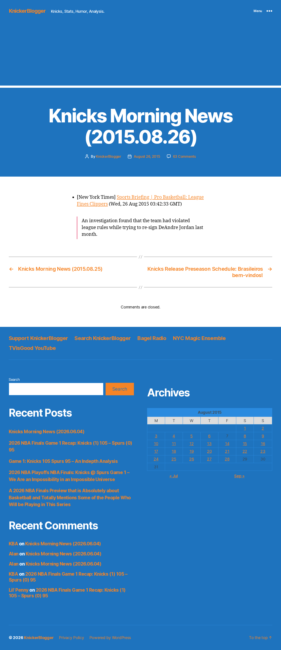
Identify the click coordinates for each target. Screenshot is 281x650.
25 (173, 459)
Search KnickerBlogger (102, 338)
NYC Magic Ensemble (199, 338)
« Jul (173, 476)
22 (245, 451)
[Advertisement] (140, 55)
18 (174, 451)
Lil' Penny (19, 590)
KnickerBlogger (27, 11)
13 (209, 443)
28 (227, 459)
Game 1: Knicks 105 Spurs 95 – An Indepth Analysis (63, 461)
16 (263, 443)
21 (227, 451)
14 (227, 443)
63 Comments (184, 156)
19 (191, 451)
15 (245, 443)
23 (262, 451)
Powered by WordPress (110, 637)
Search (14, 379)
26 (191, 459)
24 (156, 459)
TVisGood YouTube (32, 348)
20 (209, 451)
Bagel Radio (151, 338)
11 (174, 443)
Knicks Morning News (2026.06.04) (46, 431)
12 (191, 443)
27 (209, 459)
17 (156, 451)
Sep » (239, 476)
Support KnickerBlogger (38, 338)
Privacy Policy (71, 637)
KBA (13, 543)
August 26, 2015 (147, 156)
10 (156, 443)
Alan (13, 554)
